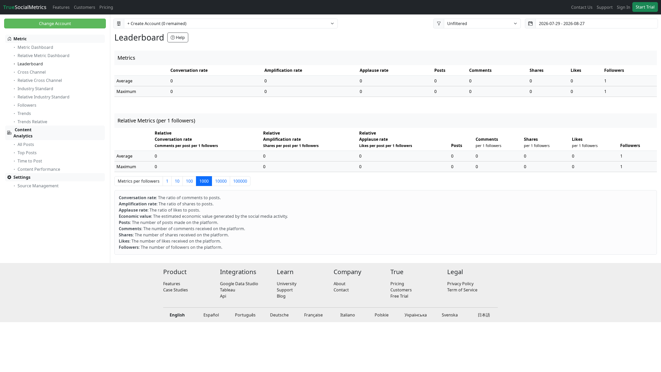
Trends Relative (32, 122)
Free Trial (399, 296)
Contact (341, 290)
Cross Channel (32, 72)
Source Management (38, 186)
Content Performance (39, 169)
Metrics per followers (139, 181)
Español (211, 315)
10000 (221, 181)
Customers (84, 7)
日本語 (484, 315)
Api (223, 296)
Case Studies (175, 290)
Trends (24, 113)
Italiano (347, 315)
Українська (416, 315)
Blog (281, 296)
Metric (20, 39)
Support (605, 7)
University (286, 283)
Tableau (227, 290)
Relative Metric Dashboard (43, 55)
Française (313, 315)
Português (245, 315)
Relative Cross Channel (40, 80)
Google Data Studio (239, 283)
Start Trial (645, 7)
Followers (27, 105)
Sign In (623, 7)
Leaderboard (30, 64)
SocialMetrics (24, 7)
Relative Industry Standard (43, 97)
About (339, 283)
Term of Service (462, 290)
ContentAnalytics (23, 133)
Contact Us (582, 7)
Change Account (55, 23)
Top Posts (27, 153)
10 (177, 181)
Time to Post (30, 161)
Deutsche (279, 315)
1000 (204, 181)
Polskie (382, 315)
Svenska (450, 315)
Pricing (106, 7)
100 (189, 181)
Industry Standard (35, 88)
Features (61, 7)
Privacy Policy (460, 283)
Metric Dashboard (35, 47)
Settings (21, 177)
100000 (240, 181)
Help (180, 37)
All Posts (26, 144)
